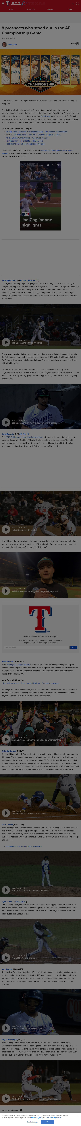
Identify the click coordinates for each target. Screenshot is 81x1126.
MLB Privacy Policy (37, 1118)
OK (47, 1122)
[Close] (77, 1116)
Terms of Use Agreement (53, 1118)
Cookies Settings (32, 1122)
